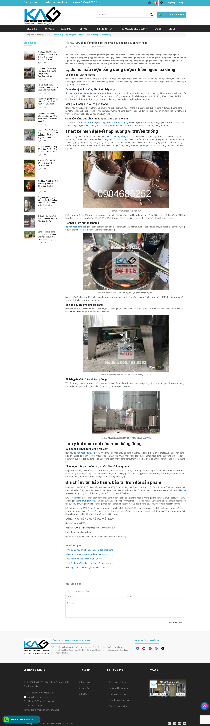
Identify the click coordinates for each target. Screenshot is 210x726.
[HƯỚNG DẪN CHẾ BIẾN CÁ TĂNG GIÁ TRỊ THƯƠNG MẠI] (30, 168)
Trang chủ (85, 682)
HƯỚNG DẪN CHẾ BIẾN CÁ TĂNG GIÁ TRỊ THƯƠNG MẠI (47, 163)
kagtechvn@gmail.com (57, 2)
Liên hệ (172, 29)
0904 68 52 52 (89, 2)
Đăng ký (182, 3)
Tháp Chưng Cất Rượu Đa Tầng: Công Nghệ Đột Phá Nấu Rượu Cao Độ (48, 101)
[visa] (177, 723)
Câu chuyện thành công (133, 29)
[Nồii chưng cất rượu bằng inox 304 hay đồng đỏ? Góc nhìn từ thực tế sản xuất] (30, 117)
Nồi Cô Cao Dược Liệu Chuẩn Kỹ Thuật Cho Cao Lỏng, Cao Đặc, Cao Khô (48, 87)
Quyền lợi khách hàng (118, 688)
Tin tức (83, 694)
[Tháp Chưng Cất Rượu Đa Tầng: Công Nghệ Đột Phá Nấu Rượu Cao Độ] (30, 104)
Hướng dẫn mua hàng (118, 694)
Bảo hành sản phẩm (117, 706)
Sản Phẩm (66, 29)
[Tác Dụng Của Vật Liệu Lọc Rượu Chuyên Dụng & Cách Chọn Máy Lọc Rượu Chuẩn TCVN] (30, 55)
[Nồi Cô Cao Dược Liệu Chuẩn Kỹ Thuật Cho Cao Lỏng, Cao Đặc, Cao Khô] (30, 88)
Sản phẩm (85, 688)
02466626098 (33, 693)
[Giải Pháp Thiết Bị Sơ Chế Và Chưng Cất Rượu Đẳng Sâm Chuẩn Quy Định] (30, 186)
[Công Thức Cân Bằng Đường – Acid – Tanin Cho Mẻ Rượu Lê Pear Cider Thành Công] (30, 235)
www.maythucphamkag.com (87, 528)
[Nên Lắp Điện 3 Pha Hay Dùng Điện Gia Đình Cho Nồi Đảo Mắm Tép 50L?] (30, 149)
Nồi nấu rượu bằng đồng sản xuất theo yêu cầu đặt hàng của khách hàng (106, 42)
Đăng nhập (171, 3)
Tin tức (83, 29)
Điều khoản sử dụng (117, 682)
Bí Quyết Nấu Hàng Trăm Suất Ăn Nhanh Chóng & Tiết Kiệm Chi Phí (48, 218)
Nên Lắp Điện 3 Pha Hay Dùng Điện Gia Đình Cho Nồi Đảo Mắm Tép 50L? (47, 149)
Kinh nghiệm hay (105, 29)
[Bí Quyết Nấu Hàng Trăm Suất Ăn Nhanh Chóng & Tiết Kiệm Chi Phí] (30, 221)
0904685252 (47, 693)
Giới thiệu (49, 29)
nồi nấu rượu (75, 312)
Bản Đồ (158, 29)
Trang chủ (32, 29)
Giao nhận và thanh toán (119, 700)
